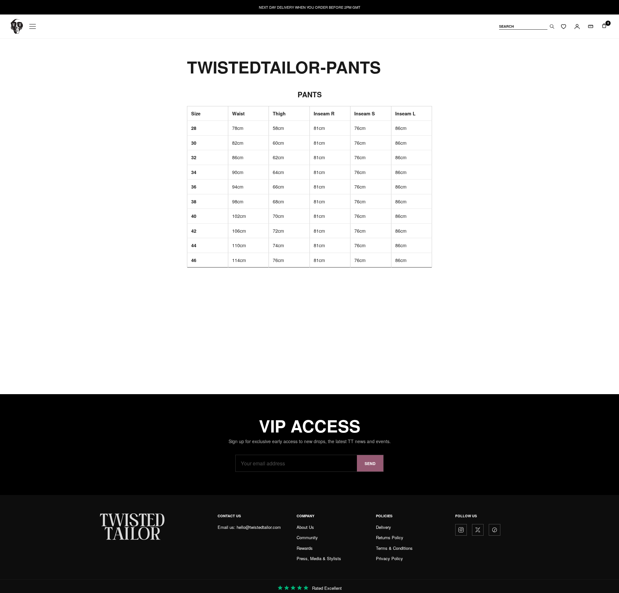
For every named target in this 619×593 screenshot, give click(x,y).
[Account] (577, 26)
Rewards (305, 548)
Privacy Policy (389, 558)
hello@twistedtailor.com (259, 527)
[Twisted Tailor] (16, 26)
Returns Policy (389, 537)
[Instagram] (461, 530)
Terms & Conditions (394, 548)
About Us (305, 527)
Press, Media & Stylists (319, 558)
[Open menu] (32, 26)
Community (307, 537)
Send (370, 463)
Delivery (383, 527)
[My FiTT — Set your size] (590, 26)
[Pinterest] (494, 530)
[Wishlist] (563, 26)
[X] (478, 530)
